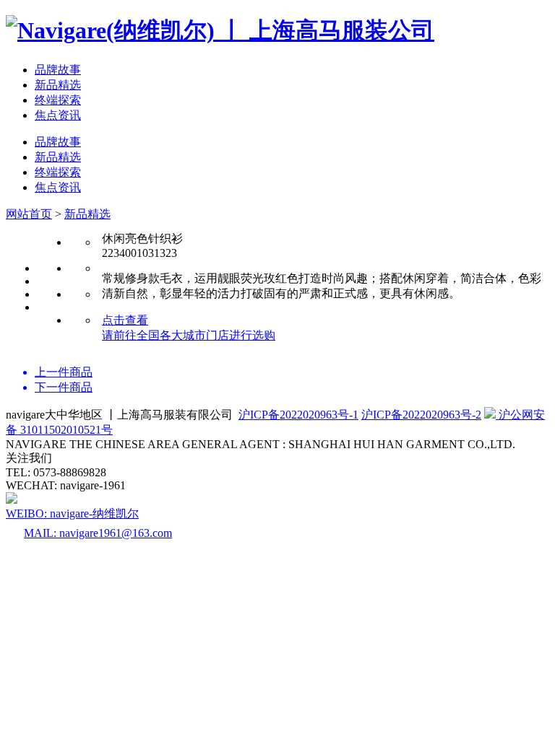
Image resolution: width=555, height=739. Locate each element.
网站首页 (29, 214)
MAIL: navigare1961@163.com (98, 533)
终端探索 (58, 100)
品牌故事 (58, 70)
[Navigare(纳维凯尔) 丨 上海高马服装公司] (220, 30)
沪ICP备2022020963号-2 (421, 414)
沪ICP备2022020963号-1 (298, 414)
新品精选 (58, 85)
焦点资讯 (58, 115)
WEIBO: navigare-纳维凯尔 (72, 513)
